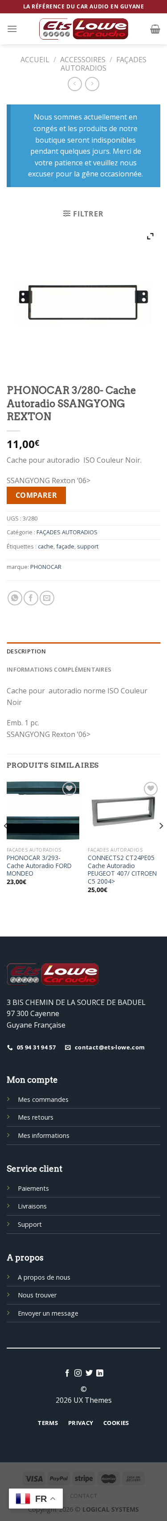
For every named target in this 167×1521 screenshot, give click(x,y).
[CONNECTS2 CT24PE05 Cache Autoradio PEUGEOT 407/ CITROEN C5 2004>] (124, 811)
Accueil (34, 59)
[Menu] (12, 29)
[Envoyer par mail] (47, 598)
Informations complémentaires (59, 669)
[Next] (160, 844)
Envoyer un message (48, 1313)
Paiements (33, 1188)
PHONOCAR (45, 567)
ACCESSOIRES (83, 59)
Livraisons (32, 1206)
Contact (83, 1496)
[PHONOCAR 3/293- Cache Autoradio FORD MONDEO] (43, 811)
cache (45, 546)
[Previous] (6, 844)
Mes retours (35, 1117)
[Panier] (155, 29)
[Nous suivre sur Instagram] (77, 1373)
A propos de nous (44, 1277)
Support (30, 1224)
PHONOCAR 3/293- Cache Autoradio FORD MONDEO (39, 865)
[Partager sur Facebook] (31, 598)
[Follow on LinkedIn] (99, 1373)
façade (65, 546)
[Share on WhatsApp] (15, 598)
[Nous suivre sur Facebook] (67, 1373)
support (87, 546)
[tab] (83, 651)
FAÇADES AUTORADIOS (104, 64)
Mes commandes (43, 1099)
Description (26, 651)
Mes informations (43, 1135)
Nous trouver (37, 1295)
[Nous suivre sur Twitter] (89, 1373)
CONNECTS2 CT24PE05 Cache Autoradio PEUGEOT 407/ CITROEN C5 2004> (122, 869)
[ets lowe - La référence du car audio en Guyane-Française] (83, 29)
